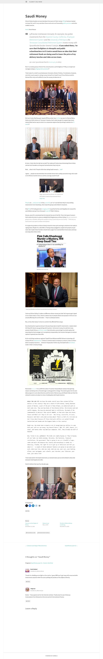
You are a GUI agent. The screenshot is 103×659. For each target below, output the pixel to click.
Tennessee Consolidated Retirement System (45, 42)
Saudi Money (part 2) (71, 545)
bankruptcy (52, 62)
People (27, 202)
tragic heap (42, 198)
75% (64, 21)
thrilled (58, 118)
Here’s (27, 29)
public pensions (67, 23)
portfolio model (42, 330)
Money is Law (46, 523)
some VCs (47, 202)
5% (29, 209)
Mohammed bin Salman (44, 532)
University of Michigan (58, 40)
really (34, 202)
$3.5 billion (72, 342)
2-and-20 (47, 211)
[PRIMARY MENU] (26, 2)
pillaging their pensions (41, 69)
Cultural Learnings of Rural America (36, 545)
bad (61, 169)
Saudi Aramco (37, 340)
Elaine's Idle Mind (35, 2)
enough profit (46, 209)
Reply (28, 581)
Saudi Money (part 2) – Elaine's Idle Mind (42, 563)
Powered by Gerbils (52, 656)
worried (38, 202)
